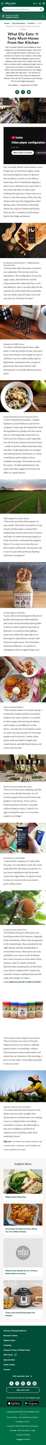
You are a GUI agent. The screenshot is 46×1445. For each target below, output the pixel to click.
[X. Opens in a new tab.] (29, 92)
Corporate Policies (23, 1435)
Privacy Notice (12, 1417)
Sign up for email (23, 1390)
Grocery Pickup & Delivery (15, 1330)
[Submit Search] (41, 9)
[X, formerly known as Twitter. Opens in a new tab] (17, 1383)
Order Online (9, 1364)
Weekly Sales (9, 1340)
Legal (33, 1430)
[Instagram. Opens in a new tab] (23, 1383)
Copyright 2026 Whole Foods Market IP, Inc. (23, 1412)
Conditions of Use (22, 1421)
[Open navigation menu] (2, 3)
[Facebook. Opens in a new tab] (11, 1383)
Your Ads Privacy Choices (28, 1417)
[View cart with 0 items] (43, 3)
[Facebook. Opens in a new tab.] (23, 92)
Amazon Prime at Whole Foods (17, 1350)
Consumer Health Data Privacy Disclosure (22, 1426)
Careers (7, 1369)
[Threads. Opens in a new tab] (35, 1383)
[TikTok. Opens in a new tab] (29, 1383)
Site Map (13, 1430)
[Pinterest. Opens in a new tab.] (17, 92)
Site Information (24, 1430)
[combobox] (21, 9)
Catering (7, 1345)
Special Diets (9, 1359)
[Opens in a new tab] (14, 1403)
